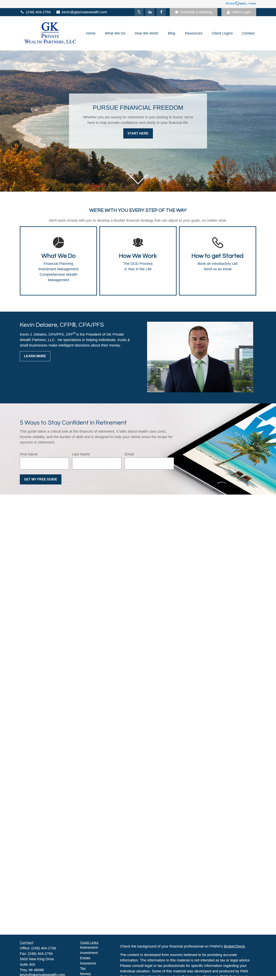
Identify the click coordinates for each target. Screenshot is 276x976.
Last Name (81, 454)
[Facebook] (161, 12)
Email (129, 454)
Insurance (88, 963)
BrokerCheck (234, 946)
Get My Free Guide (40, 479)
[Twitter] (138, 12)
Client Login (241, 12)
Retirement (89, 948)
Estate (85, 958)
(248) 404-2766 (38, 12)
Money (85, 974)
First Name (29, 454)
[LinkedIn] (150, 12)
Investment (89, 953)
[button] (90, 33)
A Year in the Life (138, 269)
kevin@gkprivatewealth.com (84, 12)
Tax (83, 969)
